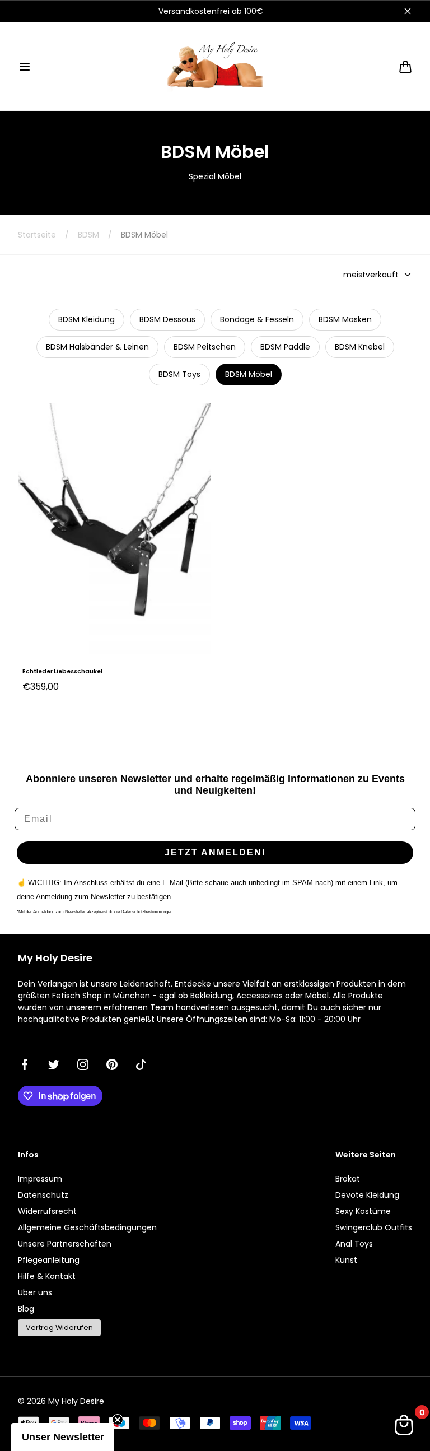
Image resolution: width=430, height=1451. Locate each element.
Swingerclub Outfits (373, 1227)
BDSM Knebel (360, 346)
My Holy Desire (76, 1401)
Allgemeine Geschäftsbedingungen (87, 1227)
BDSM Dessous (167, 319)
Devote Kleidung (367, 1195)
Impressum (40, 1178)
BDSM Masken (345, 319)
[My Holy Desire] (215, 66)
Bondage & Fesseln (257, 319)
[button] (24, 66)
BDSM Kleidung (86, 319)
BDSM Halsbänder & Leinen (97, 346)
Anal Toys (354, 1243)
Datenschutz (43, 1195)
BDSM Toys (179, 374)
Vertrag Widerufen (59, 1327)
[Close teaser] (117, 1419)
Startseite (37, 234)
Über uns (35, 1292)
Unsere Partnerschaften (64, 1243)
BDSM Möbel (248, 374)
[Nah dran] (407, 11)
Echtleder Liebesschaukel (62, 671)
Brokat (347, 1178)
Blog (26, 1308)
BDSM (88, 234)
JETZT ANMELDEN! (215, 852)
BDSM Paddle (285, 346)
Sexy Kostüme (363, 1211)
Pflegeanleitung (49, 1260)
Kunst (346, 1260)
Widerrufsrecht (47, 1211)
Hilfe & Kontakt (47, 1276)
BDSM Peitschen (205, 346)
